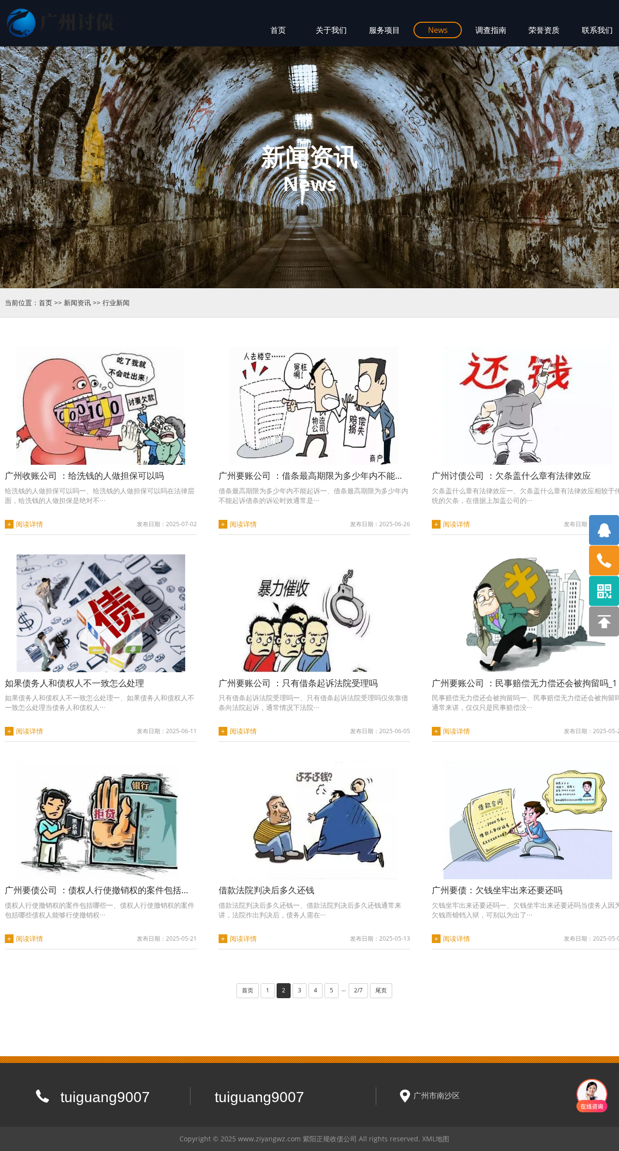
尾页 (381, 990)
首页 (45, 302)
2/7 (358, 990)
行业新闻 (116, 302)
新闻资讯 (77, 302)
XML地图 (435, 1138)
